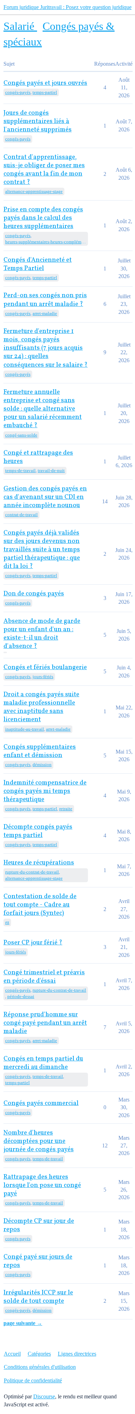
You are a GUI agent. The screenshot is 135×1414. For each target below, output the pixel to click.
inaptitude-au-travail (24, 729)
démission (42, 764)
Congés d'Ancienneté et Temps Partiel (37, 264)
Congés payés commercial (41, 1103)
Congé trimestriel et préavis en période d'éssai (44, 976)
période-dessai (20, 996)
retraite (65, 808)
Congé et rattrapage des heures (38, 457)
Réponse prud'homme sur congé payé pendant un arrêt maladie (45, 1023)
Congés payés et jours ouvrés (45, 83)
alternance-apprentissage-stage (34, 191)
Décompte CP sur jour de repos (38, 1225)
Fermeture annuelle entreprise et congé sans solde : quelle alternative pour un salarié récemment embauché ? (42, 409)
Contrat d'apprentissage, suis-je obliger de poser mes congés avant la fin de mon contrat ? (44, 170)
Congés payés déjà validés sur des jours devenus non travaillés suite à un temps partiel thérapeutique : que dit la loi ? (41, 550)
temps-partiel (45, 92)
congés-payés (17, 92)
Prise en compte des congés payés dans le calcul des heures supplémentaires (43, 218)
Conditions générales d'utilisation (40, 1367)
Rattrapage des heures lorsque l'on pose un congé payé (42, 1185)
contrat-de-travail (21, 514)
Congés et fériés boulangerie (45, 667)
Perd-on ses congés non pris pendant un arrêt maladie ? (45, 299)
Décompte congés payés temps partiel (37, 831)
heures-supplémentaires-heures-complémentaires (45, 241)
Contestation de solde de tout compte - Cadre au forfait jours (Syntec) (39, 905)
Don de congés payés (33, 594)
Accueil (12, 1354)
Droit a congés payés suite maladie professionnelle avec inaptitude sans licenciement (41, 707)
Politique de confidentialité (33, 1380)
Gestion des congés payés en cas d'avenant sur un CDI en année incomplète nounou (45, 497)
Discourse (44, 1396)
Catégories (39, 1354)
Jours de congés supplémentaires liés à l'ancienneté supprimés (37, 121)
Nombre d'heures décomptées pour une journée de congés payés (38, 1141)
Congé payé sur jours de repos (37, 1261)
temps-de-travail (20, 470)
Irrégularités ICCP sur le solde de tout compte (38, 1297)
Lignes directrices (77, 1354)
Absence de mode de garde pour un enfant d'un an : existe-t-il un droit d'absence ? (41, 634)
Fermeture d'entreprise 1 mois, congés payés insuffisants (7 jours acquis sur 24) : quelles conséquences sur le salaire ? (45, 348)
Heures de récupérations (38, 863)
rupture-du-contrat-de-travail (32, 872)
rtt (7, 922)
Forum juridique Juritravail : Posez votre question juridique (67, 7)
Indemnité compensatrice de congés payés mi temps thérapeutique (45, 791)
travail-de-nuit (51, 470)
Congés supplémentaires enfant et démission (39, 751)
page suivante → (22, 1323)
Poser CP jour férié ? (32, 942)
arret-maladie (45, 313)
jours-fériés (43, 676)
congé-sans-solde (21, 435)
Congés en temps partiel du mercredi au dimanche (43, 1063)
